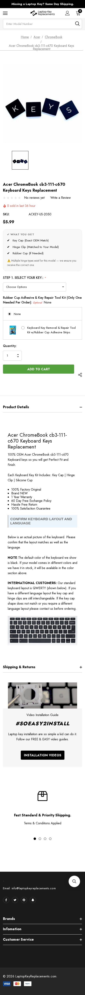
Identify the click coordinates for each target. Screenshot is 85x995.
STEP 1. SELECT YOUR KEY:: (24, 277)
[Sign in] (67, 13)
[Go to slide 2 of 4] (40, 839)
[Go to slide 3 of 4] (45, 839)
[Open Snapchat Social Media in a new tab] (33, 900)
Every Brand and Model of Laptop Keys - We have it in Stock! (42, 4)
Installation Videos (42, 755)
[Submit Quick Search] (77, 23)
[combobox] (42, 24)
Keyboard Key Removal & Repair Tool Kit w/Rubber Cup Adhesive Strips (51, 330)
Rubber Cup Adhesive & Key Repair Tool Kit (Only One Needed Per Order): (42, 300)
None (17, 314)
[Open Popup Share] (80, 375)
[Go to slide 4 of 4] (50, 839)
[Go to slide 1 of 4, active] (35, 839)
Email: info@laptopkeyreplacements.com (29, 888)
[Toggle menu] (5, 13)
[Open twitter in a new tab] (15, 900)
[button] (74, 881)
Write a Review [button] (60, 198)
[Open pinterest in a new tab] (24, 900)
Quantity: (10, 346)
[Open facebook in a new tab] (6, 900)
